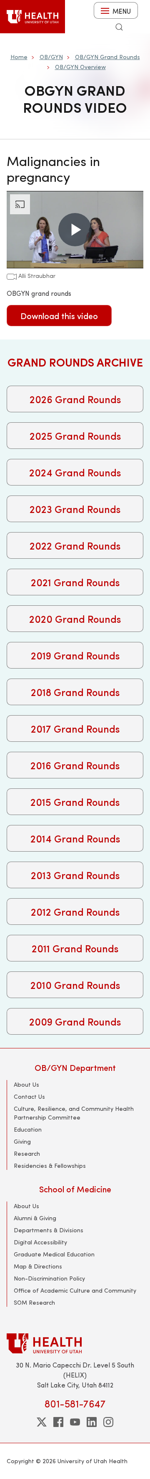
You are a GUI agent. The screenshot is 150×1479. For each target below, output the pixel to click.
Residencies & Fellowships (50, 1165)
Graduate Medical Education (54, 1254)
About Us (26, 1084)
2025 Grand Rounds (75, 435)
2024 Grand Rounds (75, 472)
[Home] (32, 16)
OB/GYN (51, 57)
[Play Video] (75, 229)
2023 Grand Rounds (75, 508)
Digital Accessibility (40, 1242)
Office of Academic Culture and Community (75, 1290)
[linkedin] (92, 1422)
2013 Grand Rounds (75, 875)
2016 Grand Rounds (75, 765)
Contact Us (29, 1096)
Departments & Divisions (48, 1230)
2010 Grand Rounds (75, 984)
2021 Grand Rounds (75, 582)
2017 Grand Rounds (75, 728)
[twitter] (42, 1422)
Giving (22, 1141)
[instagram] (108, 1422)
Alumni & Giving (35, 1218)
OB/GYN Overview (80, 67)
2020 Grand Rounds (75, 618)
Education (28, 1129)
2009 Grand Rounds (75, 1021)
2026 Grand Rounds (75, 399)
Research (27, 1153)
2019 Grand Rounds (75, 655)
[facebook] (58, 1422)
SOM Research (34, 1302)
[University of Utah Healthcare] (75, 1343)
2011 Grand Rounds (75, 948)
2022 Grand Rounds (75, 545)
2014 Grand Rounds (75, 838)
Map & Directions (38, 1266)
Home (19, 57)
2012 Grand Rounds (75, 911)
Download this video (59, 315)
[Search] (119, 27)
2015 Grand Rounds (75, 801)
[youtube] (75, 1422)
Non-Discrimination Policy (49, 1278)
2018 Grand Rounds (75, 692)
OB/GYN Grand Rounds (107, 57)
